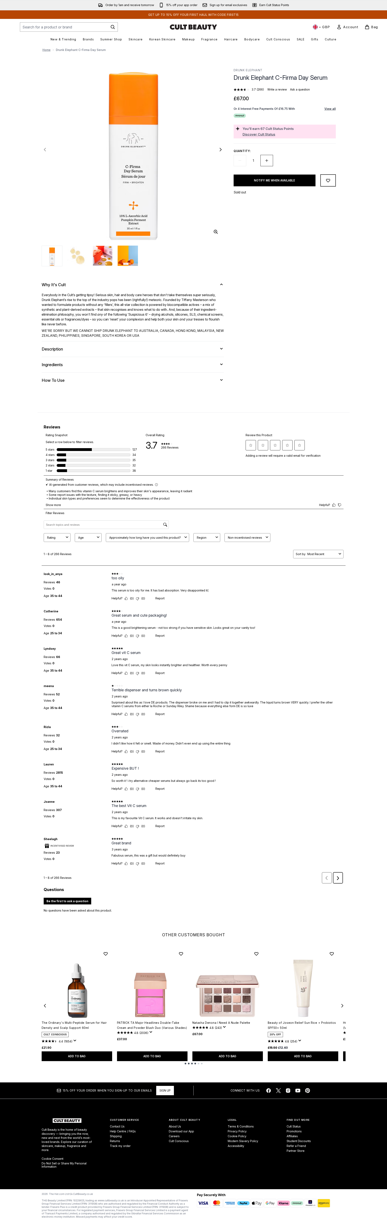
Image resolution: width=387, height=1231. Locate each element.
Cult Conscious (179, 1141)
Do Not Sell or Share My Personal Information (64, 1165)
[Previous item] (45, 1005)
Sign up (165, 1090)
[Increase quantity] (266, 160)
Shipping (116, 1136)
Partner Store (296, 1150)
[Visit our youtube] (298, 1090)
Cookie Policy (237, 1136)
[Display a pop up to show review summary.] (75, 1041)
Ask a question (300, 89)
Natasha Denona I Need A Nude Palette (221, 1022)
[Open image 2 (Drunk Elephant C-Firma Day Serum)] (77, 256)
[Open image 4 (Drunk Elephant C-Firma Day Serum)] (128, 256)
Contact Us (117, 1126)
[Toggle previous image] (45, 149)
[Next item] (342, 1005)
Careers (174, 1136)
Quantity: (242, 151)
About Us (175, 1126)
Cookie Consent (52, 1158)
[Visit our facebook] (268, 1090)
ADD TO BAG (77, 1056)
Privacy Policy (237, 1131)
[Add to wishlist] (328, 180)
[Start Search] (112, 27)
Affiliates (292, 1136)
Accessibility (236, 1146)
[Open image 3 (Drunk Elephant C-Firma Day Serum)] (102, 256)
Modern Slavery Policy (243, 1141)
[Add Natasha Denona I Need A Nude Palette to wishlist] (256, 954)
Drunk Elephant (248, 70)
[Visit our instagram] (288, 1090)
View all (330, 108)
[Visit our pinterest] (307, 1090)
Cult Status (294, 1126)
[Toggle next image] (220, 149)
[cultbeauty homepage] (193, 27)
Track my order (120, 1146)
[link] (347, 27)
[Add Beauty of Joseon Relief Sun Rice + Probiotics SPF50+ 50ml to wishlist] (332, 954)
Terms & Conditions (241, 1126)
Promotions (294, 1131)
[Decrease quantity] (240, 160)
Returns (115, 1141)
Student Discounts (299, 1141)
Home (46, 50)
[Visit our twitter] (278, 1090)
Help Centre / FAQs (123, 1131)
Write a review (277, 89)
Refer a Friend (296, 1146)
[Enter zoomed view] (216, 232)
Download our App (181, 1131)
